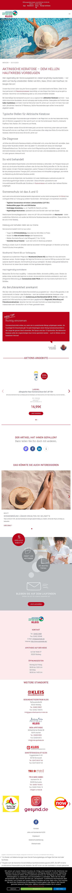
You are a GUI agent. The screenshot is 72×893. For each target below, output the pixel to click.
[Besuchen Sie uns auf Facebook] (36, 822)
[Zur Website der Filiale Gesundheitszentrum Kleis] (36, 693)
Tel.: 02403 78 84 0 (36, 785)
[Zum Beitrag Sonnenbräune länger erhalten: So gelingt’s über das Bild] (36, 490)
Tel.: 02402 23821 (36, 707)
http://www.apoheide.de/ (39, 641)
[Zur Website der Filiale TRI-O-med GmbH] (36, 771)
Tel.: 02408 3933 (36, 735)
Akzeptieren (36, 889)
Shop (37, 6)
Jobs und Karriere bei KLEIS (36, 832)
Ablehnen (13, 889)
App (24, 6)
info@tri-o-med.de (36, 790)
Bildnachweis (36, 844)
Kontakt (36, 828)
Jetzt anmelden (36, 604)
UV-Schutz (62, 196)
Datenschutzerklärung (36, 840)
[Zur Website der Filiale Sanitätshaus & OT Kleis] (36, 748)
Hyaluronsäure (39, 183)
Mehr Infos (59, 889)
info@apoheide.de (38, 639)
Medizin (5, 63)
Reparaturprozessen (22, 91)
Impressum (36, 836)
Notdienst (30, 6)
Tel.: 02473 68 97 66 (36, 760)
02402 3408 (38, 4)
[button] (69, 390)
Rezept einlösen (45, 6)
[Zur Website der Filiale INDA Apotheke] (36, 721)
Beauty (6, 513)
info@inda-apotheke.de (36, 740)
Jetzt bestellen (36, 413)
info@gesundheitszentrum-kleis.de (36, 712)
